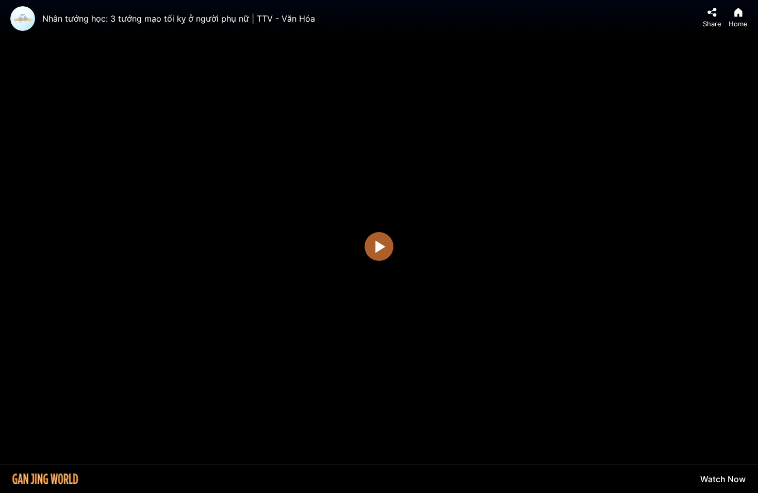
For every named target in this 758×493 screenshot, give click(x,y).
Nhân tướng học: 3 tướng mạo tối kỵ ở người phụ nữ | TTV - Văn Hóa (178, 18)
